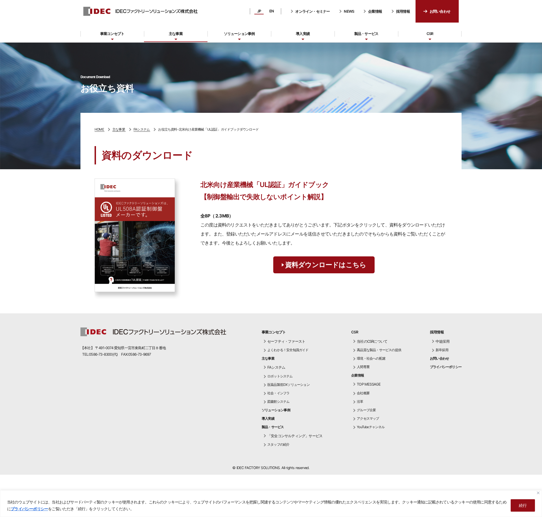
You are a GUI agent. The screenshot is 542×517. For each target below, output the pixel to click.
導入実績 (303, 33)
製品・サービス (366, 33)
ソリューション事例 (239, 33)
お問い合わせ (440, 11)
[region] (271, 503)
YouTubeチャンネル (370, 427)
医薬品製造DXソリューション (288, 384)
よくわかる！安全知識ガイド (288, 350)
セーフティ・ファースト (286, 341)
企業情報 (375, 11)
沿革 (360, 401)
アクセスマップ (368, 418)
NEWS (349, 11)
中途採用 (442, 341)
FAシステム (276, 367)
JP (259, 11)
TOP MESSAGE (369, 384)
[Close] (538, 493)
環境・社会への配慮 (371, 358)
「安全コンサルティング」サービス (294, 436)
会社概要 (363, 393)
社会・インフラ (278, 393)
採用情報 (403, 11)
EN (271, 11)
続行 (523, 505)
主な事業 (176, 33)
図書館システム (278, 401)
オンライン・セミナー (312, 11)
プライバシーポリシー (29, 508)
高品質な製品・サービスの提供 (379, 350)
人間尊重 (363, 367)
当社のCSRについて (372, 341)
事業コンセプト (112, 33)
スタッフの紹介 (278, 444)
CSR (430, 33)
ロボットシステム (280, 376)
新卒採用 (442, 350)
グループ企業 (366, 410)
